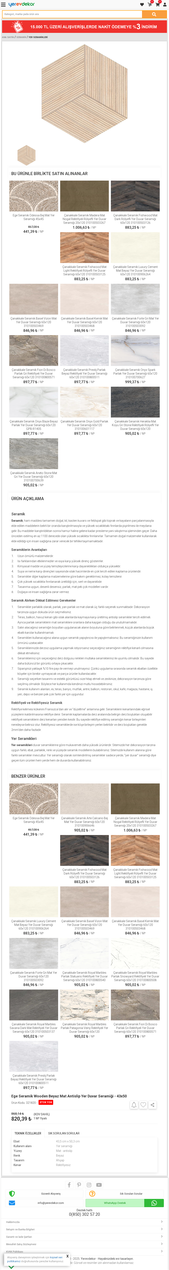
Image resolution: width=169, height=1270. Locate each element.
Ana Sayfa (8, 37)
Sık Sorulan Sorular (131, 1193)
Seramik (21, 37)
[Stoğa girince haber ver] (134, 1104)
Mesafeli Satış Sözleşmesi (21, 1244)
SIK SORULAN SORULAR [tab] (64, 1133)
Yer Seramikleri (38, 37)
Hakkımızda (13, 1222)
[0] (150, 4)
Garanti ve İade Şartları (19, 1236)
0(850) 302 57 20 (84, 1214)
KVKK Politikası (14, 1251)
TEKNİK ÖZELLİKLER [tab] (28, 1133)
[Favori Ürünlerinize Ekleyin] (143, 1104)
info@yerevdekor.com (51, 1202)
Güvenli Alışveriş (51, 1193)
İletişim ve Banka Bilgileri (20, 1229)
